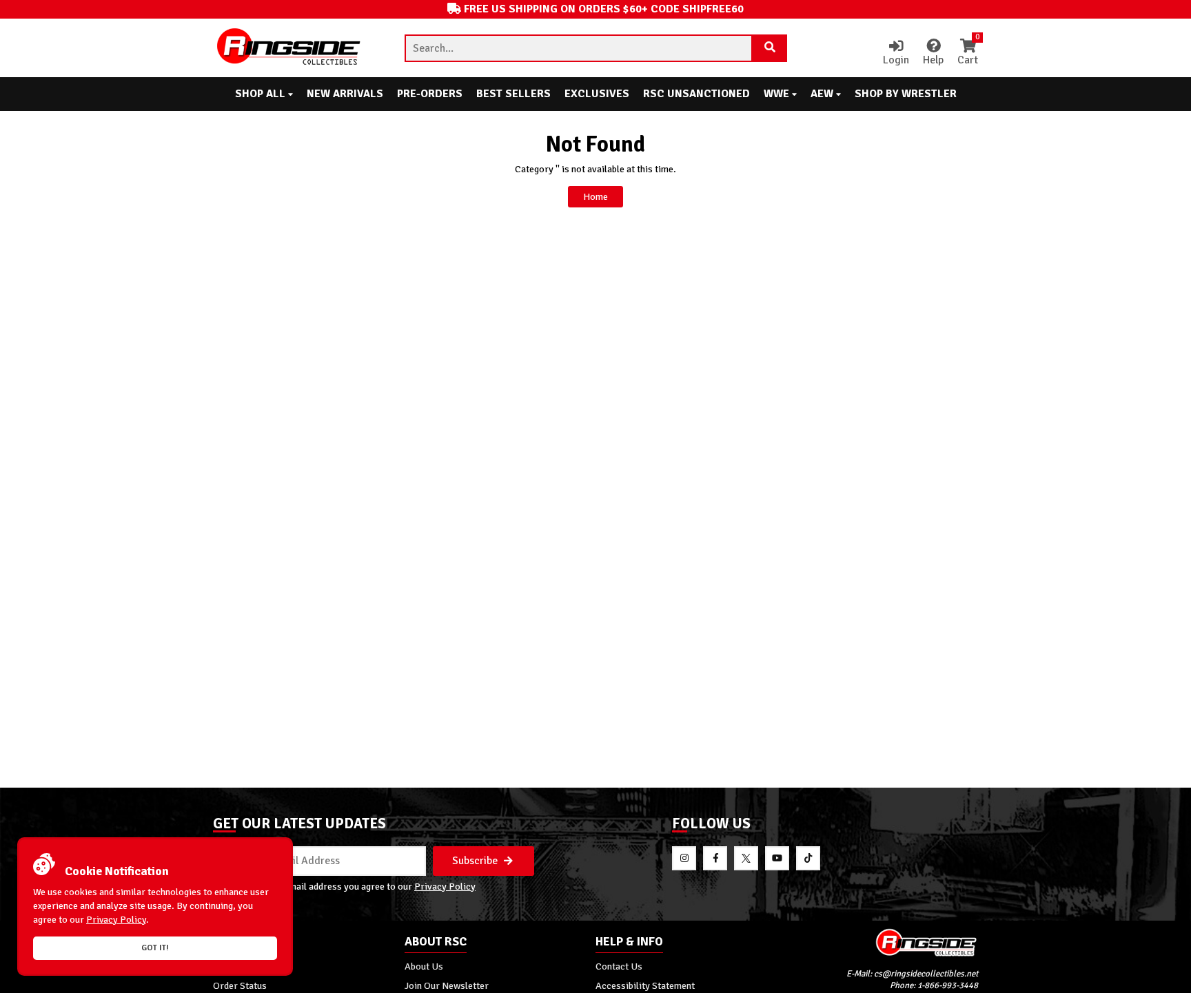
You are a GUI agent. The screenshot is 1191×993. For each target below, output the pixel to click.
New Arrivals (345, 94)
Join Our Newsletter (447, 985)
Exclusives (596, 94)
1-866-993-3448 (947, 985)
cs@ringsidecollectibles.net (926, 973)
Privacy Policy (445, 886)
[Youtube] (777, 858)
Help (933, 60)
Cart (967, 53)
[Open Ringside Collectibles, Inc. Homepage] (289, 47)
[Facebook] (715, 858)
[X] (746, 858)
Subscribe (476, 861)
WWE (778, 94)
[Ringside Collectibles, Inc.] (883, 942)
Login (896, 60)
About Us (424, 966)
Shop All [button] (261, 94)
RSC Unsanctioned (696, 94)
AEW (823, 94)
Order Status (240, 985)
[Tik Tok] (808, 858)
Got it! (155, 948)
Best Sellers (513, 94)
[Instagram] (684, 858)
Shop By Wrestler (906, 94)
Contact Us (619, 966)
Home (595, 196)
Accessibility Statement (645, 985)
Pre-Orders (429, 94)
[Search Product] (770, 48)
